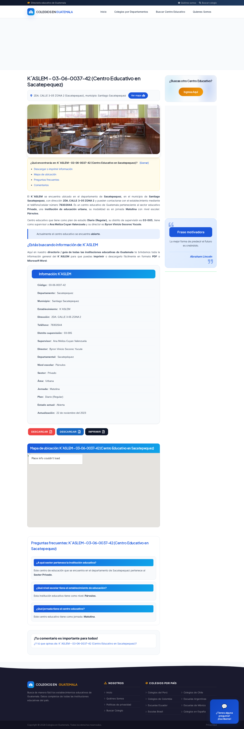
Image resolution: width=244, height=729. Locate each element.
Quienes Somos (202, 11)
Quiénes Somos (115, 698)
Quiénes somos (188, 2)
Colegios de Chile (193, 692)
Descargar (39, 431)
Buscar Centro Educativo (170, 11)
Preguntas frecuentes (46, 179)
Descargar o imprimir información (53, 168)
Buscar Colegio (114, 710)
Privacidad (211, 724)
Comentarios (41, 185)
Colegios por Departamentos (131, 11)
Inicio (103, 11)
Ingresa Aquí (191, 91)
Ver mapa (136, 95)
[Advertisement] (122, 45)
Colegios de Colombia (160, 698)
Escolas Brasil (155, 711)
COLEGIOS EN (56, 684)
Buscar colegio (209, 2)
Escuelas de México (195, 705)
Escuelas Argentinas (195, 698)
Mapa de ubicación (45, 174)
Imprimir (94, 431)
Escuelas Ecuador (158, 705)
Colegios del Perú (158, 692)
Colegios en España (195, 711)
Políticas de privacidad (118, 704)
